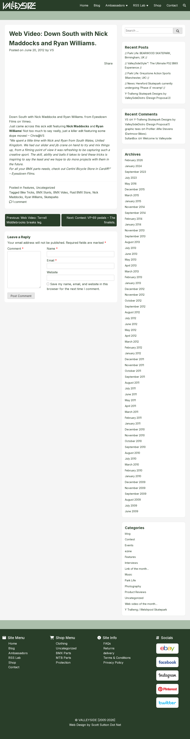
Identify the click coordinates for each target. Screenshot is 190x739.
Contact (172, 5)
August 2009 (133, 499)
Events (129, 545)
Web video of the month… (141, 603)
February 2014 (133, 218)
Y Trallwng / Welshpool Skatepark (146, 609)
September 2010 (135, 447)
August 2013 (132, 242)
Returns (108, 648)
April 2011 (130, 405)
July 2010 (130, 458)
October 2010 (133, 441)
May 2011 (130, 400)
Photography (133, 586)
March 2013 (132, 271)
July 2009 (131, 505)
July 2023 (131, 177)
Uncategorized (45, 187)
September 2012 (135, 306)
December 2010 (135, 429)
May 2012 (130, 330)
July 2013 (130, 247)
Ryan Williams (33, 197)
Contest (130, 539)
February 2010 (133, 470)
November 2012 (135, 294)
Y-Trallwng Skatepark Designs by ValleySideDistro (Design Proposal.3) (148, 95)
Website (52, 272)
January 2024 (133, 166)
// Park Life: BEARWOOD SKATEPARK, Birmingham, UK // (148, 55)
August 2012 (132, 312)
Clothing (61, 643)
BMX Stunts (43, 192)
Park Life (130, 580)
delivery (108, 653)
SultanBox (131, 138)
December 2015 (135, 189)
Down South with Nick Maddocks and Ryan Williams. (46, 117)
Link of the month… (137, 568)
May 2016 (131, 183)
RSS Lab (139, 5)
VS (52, 50)
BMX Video (60, 192)
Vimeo (26, 121)
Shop (157, 5)
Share (108, 63)
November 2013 (135, 230)
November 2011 (134, 365)
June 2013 (131, 253)
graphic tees (133, 128)
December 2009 (135, 482)
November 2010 (135, 435)
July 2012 (130, 318)
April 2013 (131, 265)
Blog (97, 5)
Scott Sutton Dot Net (106, 725)
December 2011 (134, 359)
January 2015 (133, 201)
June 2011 (131, 394)
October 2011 (133, 370)
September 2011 (135, 376)
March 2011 (131, 411)
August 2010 (132, 452)
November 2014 (135, 206)
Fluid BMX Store (80, 192)
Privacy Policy (113, 662)
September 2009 (135, 493)
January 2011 (132, 423)
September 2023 (135, 171)
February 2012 (133, 347)
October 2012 (133, 300)
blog (127, 533)
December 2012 (135, 288)
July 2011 (130, 388)
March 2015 (132, 195)
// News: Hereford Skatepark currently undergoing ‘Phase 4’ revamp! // (149, 85)
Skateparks (51, 197)
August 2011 (132, 382)
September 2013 (135, 236)
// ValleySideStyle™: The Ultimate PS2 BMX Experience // (151, 65)
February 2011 (133, 417)
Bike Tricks (27, 192)
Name (52, 248)
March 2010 (132, 464)
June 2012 (131, 324)
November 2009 (135, 488)
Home (84, 5)
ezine (128, 551)
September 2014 (135, 212)
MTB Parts (63, 658)
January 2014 (133, 224)
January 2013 (133, 283)
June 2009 (131, 511)
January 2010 (133, 476)
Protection (63, 662)
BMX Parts (63, 653)
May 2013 (130, 259)
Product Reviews (135, 592)
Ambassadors (115, 5)
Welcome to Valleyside (157, 138)
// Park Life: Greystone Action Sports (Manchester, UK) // (148, 75)
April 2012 (131, 335)
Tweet (14, 59)
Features (28, 187)
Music (128, 574)
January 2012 (133, 353)
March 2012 (132, 341)
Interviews (131, 562)
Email (52, 260)
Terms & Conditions (117, 658)
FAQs (107, 643)
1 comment (20, 202)
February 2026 (134, 160)
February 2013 (133, 277)
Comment (15, 248)
